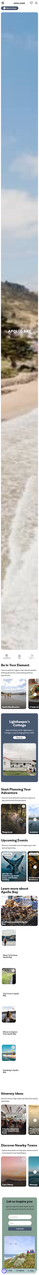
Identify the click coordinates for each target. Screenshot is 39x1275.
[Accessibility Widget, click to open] (4, 1271)
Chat (32, 1270)
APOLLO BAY (19, 3)
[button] (35, 694)
